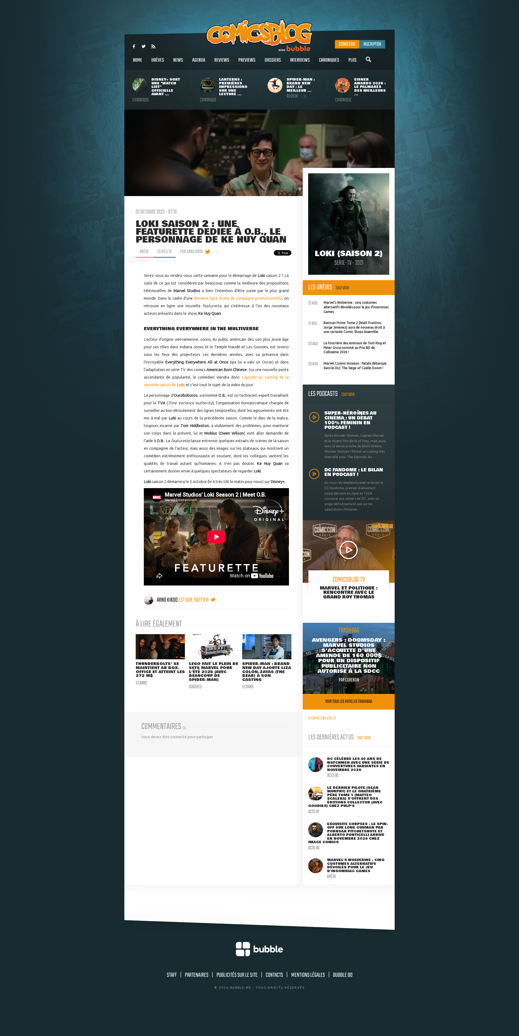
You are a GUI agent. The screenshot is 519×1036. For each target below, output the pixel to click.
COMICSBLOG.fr (322, 718)
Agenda (198, 60)
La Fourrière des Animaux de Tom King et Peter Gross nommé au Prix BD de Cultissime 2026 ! (347, 347)
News (178, 60)
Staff (172, 975)
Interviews (300, 60)
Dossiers (273, 60)
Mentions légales (308, 975)
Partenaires (196, 975)
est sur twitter (193, 600)
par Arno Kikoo (191, 252)
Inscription (372, 44)
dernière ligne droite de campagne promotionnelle (238, 298)
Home (137, 60)
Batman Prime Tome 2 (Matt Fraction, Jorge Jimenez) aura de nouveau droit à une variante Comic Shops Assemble (346, 326)
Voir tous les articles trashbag (348, 701)
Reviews (221, 60)
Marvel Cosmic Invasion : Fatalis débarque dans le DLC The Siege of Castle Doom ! (347, 365)
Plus (352, 60)
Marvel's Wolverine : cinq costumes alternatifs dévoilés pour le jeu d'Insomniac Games (348, 306)
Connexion (347, 44)
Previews (246, 60)
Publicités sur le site (237, 975)
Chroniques (329, 60)
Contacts (274, 975)
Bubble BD (342, 975)
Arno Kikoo (167, 600)
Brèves (157, 60)
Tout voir (342, 288)
